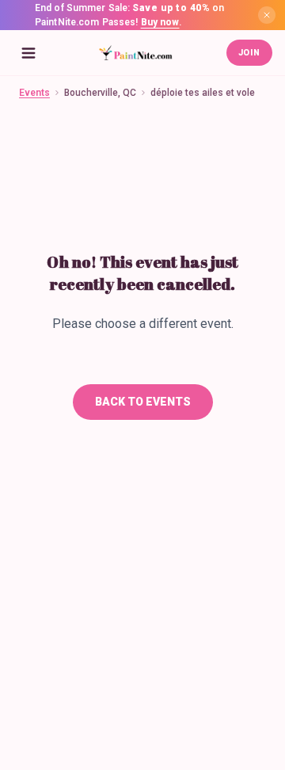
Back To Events (143, 401)
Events (34, 92)
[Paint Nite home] (135, 53)
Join (249, 53)
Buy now (160, 22)
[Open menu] (28, 53)
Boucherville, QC (100, 92)
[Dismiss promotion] (267, 15)
